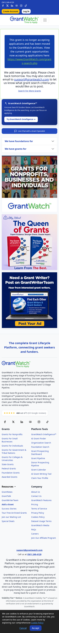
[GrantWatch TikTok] (26, 5)
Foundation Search (40, 447)
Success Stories (9, 508)
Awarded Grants (9, 477)
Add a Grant (8, 504)
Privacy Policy (37, 512)
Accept (35, 628)
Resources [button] (8, 486)
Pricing (34, 504)
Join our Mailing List (11, 517)
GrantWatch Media (40, 525)
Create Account (10, 11)
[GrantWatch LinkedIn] (12, 5)
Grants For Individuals (12, 445)
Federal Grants (9, 468)
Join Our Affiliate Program (43, 538)
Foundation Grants (11, 472)
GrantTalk (6, 496)
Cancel (23, 628)
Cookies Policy (38, 517)
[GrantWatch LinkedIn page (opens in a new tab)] (22, 421)
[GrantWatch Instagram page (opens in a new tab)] (39, 421)
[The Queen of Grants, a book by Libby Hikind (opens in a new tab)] (29, 242)
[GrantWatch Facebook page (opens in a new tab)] (5, 421)
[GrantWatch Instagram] (21, 5)
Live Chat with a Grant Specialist (31, 131)
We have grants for (15, 148)
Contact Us (36, 496)
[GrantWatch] (24, 20)
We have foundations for (19, 141)
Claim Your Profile (39, 478)
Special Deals (8, 521)
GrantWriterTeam (10, 500)
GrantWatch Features (41, 500)
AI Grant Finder (38, 438)
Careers (35, 533)
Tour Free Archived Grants (14, 512)
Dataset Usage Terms (41, 521)
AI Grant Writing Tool (41, 473)
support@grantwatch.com (31, 79)
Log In (26, 11)
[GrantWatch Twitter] (7, 5)
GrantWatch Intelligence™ (43, 434)
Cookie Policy (37, 622)
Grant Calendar (38, 469)
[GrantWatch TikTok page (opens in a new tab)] (47, 421)
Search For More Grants (29, 90)
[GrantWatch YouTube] (16, 5)
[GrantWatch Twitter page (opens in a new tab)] (13, 421)
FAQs (33, 529)
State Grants (8, 464)
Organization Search (41, 442)
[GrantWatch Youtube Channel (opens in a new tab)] (30, 421)
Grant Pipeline (38, 458)
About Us (35, 492)
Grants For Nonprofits (12, 434)
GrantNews (7, 492)
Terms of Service (39, 508)
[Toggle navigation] (45, 20)
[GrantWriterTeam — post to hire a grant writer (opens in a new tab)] (29, 300)
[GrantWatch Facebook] (3, 5)
